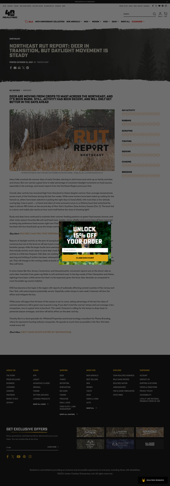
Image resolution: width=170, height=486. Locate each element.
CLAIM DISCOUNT (85, 257)
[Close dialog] (109, 223)
